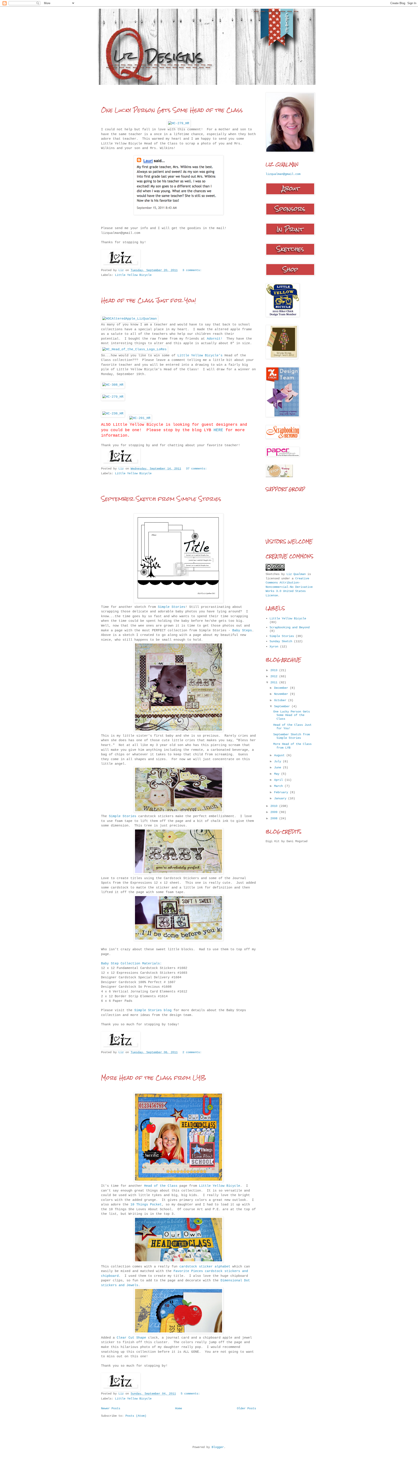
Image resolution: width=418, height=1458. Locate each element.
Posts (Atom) (135, 1416)
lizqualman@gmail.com (283, 174)
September (283, 706)
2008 (274, 818)
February (282, 792)
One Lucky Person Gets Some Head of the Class (172, 110)
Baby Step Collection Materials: (131, 963)
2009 (274, 812)
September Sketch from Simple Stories (161, 498)
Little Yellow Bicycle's (199, 355)
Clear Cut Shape (131, 1338)
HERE (218, 430)
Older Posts (246, 1408)
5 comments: (190, 1393)
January (281, 798)
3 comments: (192, 270)
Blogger (218, 1447)
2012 (274, 676)
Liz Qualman (296, 574)
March (279, 786)
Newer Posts (110, 1408)
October (281, 700)
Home (178, 1408)
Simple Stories (171, 607)
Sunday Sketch (281, 641)
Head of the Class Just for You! (148, 300)
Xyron (274, 646)
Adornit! (214, 339)
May (277, 774)
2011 (274, 682)
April (279, 780)
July (278, 761)
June (278, 767)
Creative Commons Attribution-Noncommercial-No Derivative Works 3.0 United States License (289, 587)
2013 (274, 670)
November (282, 694)
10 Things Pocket (146, 1205)
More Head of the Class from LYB (153, 1077)
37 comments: (196, 468)
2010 (274, 806)
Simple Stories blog (153, 1010)
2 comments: (192, 1052)
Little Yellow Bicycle (133, 275)
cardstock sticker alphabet (204, 1267)
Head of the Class (160, 1186)
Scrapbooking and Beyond (290, 627)
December (282, 688)
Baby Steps (242, 630)
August (280, 755)
